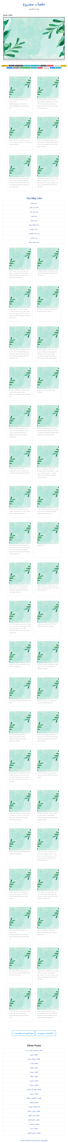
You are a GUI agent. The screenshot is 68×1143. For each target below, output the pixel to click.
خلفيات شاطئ (34, 1102)
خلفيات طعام (34, 1068)
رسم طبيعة (34, 203)
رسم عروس (34, 229)
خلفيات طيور (34, 1055)
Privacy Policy (35, 1140)
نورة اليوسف (46, 68)
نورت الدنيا (9, 68)
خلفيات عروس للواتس (34, 1133)
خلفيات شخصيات (34, 1124)
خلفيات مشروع (34, 4)
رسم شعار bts (34, 207)
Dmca (23, 1140)
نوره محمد (40, 68)
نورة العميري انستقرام (25, 68)
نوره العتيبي (43, 65)
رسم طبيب (34, 216)
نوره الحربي (63, 65)
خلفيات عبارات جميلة (34, 1111)
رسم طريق (34, 220)
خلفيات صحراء (34, 1085)
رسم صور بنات (34, 212)
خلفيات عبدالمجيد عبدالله (34, 1098)
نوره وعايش (57, 65)
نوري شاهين (11, 65)
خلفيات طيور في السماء (34, 1089)
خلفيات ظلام (34, 1076)
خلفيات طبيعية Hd (34, 1107)
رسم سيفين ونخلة (34, 242)
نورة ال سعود (50, 65)
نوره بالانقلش (5, 65)
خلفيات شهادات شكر (34, 1059)
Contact (27, 1140)
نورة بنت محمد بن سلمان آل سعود (31, 65)
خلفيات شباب (34, 1063)
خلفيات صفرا (34, 1128)
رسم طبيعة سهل (34, 225)
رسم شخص (34, 238)
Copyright (44, 1140)
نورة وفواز (52, 68)
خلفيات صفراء (34, 1072)
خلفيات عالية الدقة (34, 1120)
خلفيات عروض (34, 1094)
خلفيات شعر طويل (34, 1115)
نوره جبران (58, 68)
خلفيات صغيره (34, 1081)
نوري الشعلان (16, 68)
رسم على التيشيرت (34, 233)
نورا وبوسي (33, 68)
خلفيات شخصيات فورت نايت (34, 1050)
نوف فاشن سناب (19, 65)
